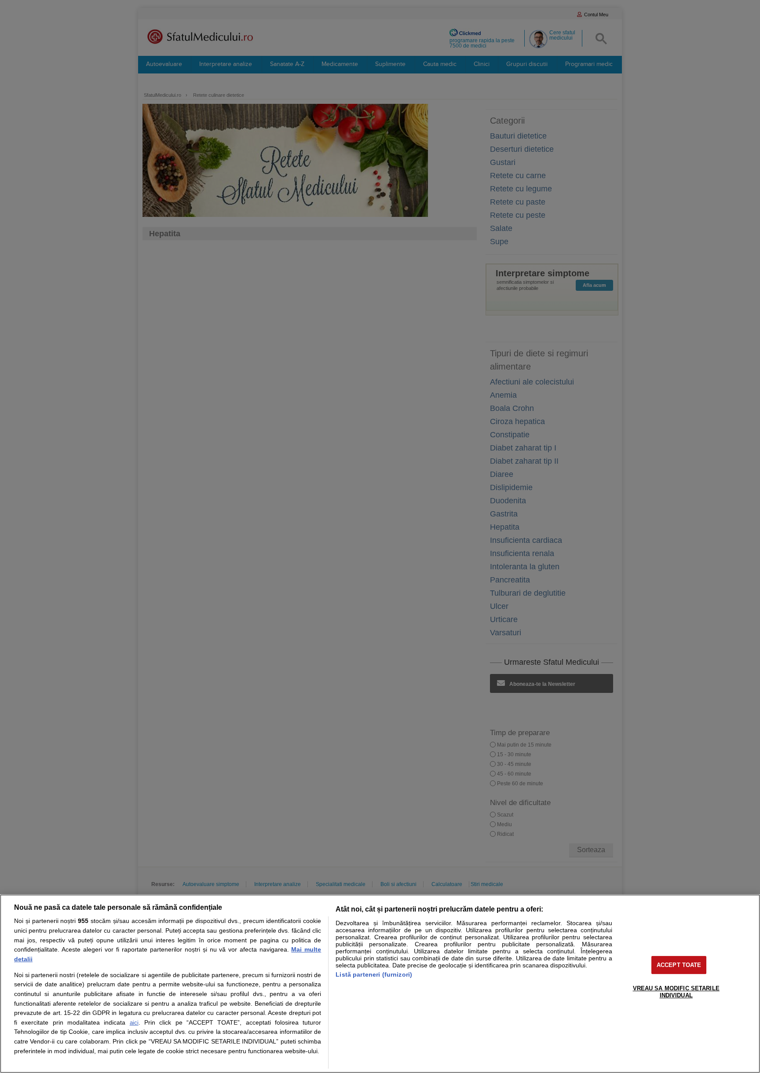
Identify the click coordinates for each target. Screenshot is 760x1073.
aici (134, 1022)
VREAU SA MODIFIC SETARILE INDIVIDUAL (676, 992)
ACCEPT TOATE (679, 965)
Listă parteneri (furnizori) (374, 974)
